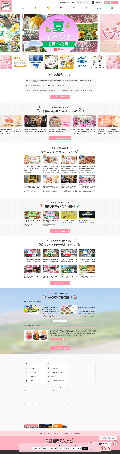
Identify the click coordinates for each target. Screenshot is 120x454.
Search (85, 448)
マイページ (115, 2)
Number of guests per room (61, 445)
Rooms (77, 445)
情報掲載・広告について (34, 376)
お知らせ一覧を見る (60, 96)
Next (97, 33)
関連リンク (42, 433)
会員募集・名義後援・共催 (56, 372)
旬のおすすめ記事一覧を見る (60, 138)
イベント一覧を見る (60, 231)
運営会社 (49, 433)
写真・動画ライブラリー (34, 368)
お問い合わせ (57, 433)
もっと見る (60, 320)
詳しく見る (57, 339)
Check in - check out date (48, 445)
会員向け (53, 376)
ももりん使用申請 (54, 368)
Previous (23, 33)
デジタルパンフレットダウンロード (58, 380)
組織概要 (31, 380)
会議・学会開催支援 (71, 2)
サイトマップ (65, 433)
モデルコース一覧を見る (60, 283)
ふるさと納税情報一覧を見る (60, 348)
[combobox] (36, 448)
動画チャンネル (33, 372)
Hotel (33, 446)
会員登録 (106, 2)
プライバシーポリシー (75, 433)
